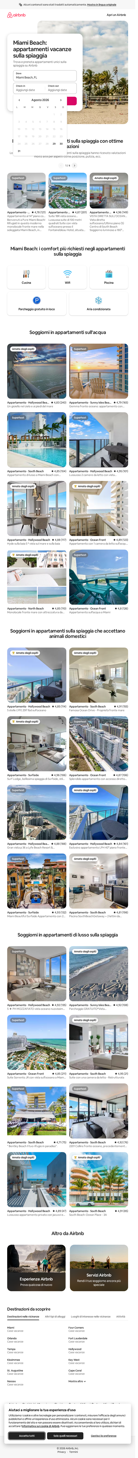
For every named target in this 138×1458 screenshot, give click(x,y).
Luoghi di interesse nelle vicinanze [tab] (91, 1316)
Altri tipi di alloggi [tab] (55, 1316)
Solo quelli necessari (65, 1435)
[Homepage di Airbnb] (16, 15)
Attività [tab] (120, 1316)
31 (19, 151)
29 (54, 143)
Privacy (62, 1452)
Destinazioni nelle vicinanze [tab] (23, 1316)
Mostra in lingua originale (101, 4)
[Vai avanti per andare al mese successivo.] (61, 100)
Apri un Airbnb (116, 15)
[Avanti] (74, 165)
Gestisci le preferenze (103, 1435)
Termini (73, 1452)
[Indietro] (61, 165)
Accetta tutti (26, 1435)
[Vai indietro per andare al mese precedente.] (19, 100)
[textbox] (29, 90)
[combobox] (45, 77)
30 (61, 143)
